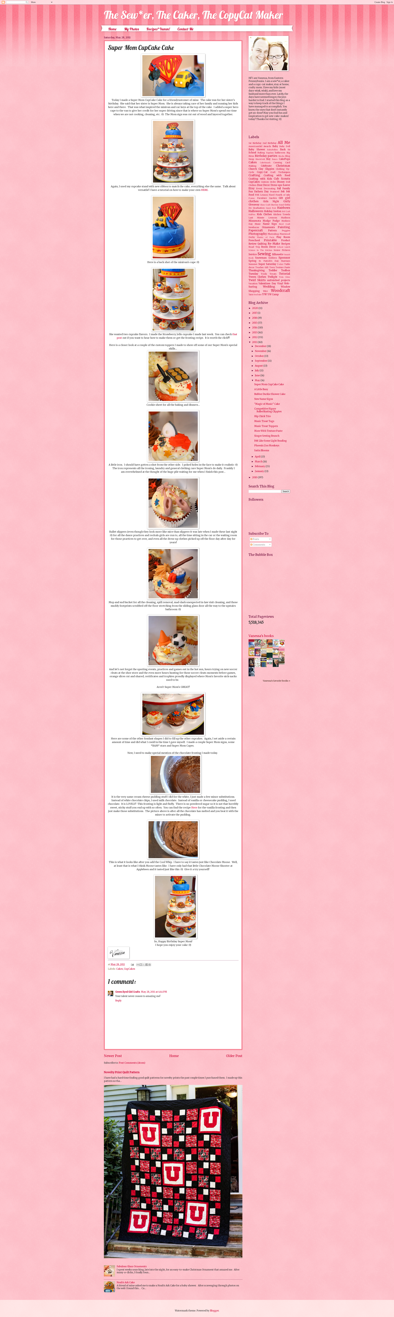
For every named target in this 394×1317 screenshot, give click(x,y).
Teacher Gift (261, 267)
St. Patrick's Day (269, 261)
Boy (268, 159)
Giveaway (254, 204)
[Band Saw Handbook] (252, 667)
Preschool (254, 240)
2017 (254, 313)
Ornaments (268, 227)
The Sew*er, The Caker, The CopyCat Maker (193, 15)
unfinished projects (278, 280)
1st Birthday (255, 143)
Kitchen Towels (281, 214)
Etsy (251, 188)
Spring (252, 261)
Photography (258, 233)
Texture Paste (282, 267)
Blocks (281, 156)
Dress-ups (276, 185)
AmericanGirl (255, 146)
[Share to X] (143, 964)
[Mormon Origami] (258, 646)
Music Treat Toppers (266, 426)
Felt (283, 191)
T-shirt (280, 264)
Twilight (272, 277)
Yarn (251, 294)
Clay (260, 169)
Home (112, 29)
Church (253, 169)
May (257, 380)
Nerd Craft (284, 224)
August (259, 365)
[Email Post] (132, 964)
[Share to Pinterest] (149, 964)
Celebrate (266, 165)
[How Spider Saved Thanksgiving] (252, 655)
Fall (279, 188)
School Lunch (283, 247)
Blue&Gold (260, 159)
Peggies (286, 230)
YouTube (258, 294)
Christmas (283, 165)
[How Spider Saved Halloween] (258, 655)
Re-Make (274, 243)
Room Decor (268, 247)
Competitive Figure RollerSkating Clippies (268, 410)
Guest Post (271, 208)
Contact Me (185, 29)
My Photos (131, 29)
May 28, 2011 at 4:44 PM (154, 991)
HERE (204, 190)
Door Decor (263, 185)
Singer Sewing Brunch (266, 435)
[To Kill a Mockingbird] (270, 647)
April (258, 456)
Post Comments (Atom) (132, 1062)
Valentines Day (267, 283)
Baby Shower (257, 149)
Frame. (252, 198)
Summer (253, 264)
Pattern (272, 230)
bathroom (280, 152)
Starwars (285, 261)
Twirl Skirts (257, 280)
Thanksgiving (257, 270)
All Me (284, 142)
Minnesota (255, 220)
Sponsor (284, 257)
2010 (255, 477)
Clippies (269, 169)
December (261, 346)
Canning (277, 162)
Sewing (264, 254)
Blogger (214, 1310)
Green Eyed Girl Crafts (127, 991)
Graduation (259, 208)
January (259, 471)
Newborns (254, 227)
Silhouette (277, 254)
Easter (286, 185)
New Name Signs (263, 399)
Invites (277, 211)
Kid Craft (286, 211)
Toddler (273, 270)
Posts (255, 539)
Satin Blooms (261, 450)
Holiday (268, 211)
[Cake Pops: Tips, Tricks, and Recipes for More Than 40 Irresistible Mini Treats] (270, 663)
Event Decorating (265, 188)
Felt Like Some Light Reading (270, 440)
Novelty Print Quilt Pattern (122, 1072)
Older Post (234, 1056)
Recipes (285, 243)
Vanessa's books (261, 636)
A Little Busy (261, 389)
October (259, 356)
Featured (274, 191)
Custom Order (268, 182)
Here (194, 807)
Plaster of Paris (265, 237)
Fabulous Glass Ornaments (132, 1266)
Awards (267, 146)
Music (258, 224)
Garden (273, 198)
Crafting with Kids (260, 178)
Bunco (275, 159)
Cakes (119, 969)
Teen (272, 267)
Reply (118, 1000)
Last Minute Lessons (263, 217)
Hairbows (283, 207)
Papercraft (256, 230)
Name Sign (270, 224)
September (261, 360)
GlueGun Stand (277, 205)
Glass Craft (265, 205)
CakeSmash (265, 162)
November (261, 351)
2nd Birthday (270, 143)
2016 (255, 318)
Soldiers (272, 258)
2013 (255, 332)
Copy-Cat (262, 172)
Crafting (254, 175)
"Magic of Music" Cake (267, 404)
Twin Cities (284, 277)
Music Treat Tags (264, 421)
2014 (255, 327)
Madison (285, 217)
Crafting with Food (277, 175)
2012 (255, 337)
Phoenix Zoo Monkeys (266, 445)
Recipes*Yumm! (158, 29)
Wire (265, 291)
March (259, 461)
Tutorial (284, 273)
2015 (255, 322)
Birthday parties (266, 156)
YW (264, 294)
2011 (254, 342)
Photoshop (273, 234)
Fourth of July (282, 195)
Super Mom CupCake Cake (269, 384)
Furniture (262, 198)
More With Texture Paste (268, 431)
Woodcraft (280, 290)
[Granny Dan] (282, 663)
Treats (273, 274)
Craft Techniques (280, 172)
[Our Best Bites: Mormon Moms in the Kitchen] (276, 654)
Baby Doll (284, 146)
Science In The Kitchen (260, 250)
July (257, 370)
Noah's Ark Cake (126, 1282)
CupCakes (129, 969)
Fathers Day (261, 191)
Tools (264, 274)
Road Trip (254, 247)
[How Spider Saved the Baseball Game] (276, 646)
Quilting (262, 243)
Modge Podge (271, 220)
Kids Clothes (264, 214)
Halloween (256, 211)
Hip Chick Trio (262, 416)
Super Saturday (267, 264)
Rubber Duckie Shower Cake (269, 394)
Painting (284, 227)
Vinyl (280, 283)
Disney (281, 182)
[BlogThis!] (140, 964)
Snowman (261, 257)
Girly (286, 201)
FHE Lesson (261, 195)
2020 (255, 308)
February (260, 466)
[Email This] (137, 964)
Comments (258, 544)
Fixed (272, 195)
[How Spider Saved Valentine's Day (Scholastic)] (282, 646)
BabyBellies (272, 149)
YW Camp (273, 294)
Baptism (270, 153)
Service (253, 254)
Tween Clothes (257, 277)
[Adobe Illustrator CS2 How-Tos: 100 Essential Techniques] (252, 648)
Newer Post (113, 1056)
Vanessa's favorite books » (276, 681)
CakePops (284, 159)
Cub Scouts (282, 178)
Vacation (253, 283)
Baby (275, 146)
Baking (261, 152)
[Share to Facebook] (146, 964)
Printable (270, 240)
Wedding (269, 286)
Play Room (283, 237)
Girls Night (271, 201)
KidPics (252, 214)
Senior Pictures (282, 250)
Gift (281, 198)
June (257, 375)
